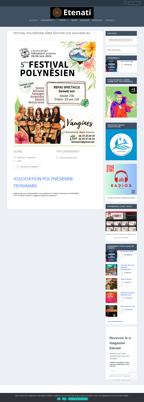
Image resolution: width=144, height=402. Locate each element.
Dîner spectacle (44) (128, 306)
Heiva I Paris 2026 (127, 61)
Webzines (97, 20)
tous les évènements (115, 321)
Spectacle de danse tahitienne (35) (128, 294)
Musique (84, 20)
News (74, 20)
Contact (110, 20)
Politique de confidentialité (78, 399)
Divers (62, 20)
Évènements (47, 20)
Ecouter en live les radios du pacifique (121, 198)
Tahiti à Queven (126, 279)
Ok (59, 399)
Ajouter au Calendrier (29, 167)
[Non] (141, 397)
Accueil (33, 20)
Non (64, 399)
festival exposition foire (68, 157)
